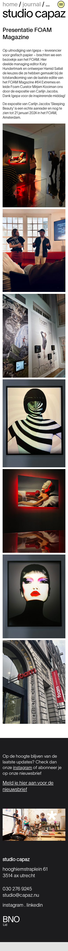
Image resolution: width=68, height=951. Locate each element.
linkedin (35, 905)
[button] (61, 4)
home (10, 5)
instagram (22, 768)
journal (31, 5)
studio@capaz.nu (21, 895)
